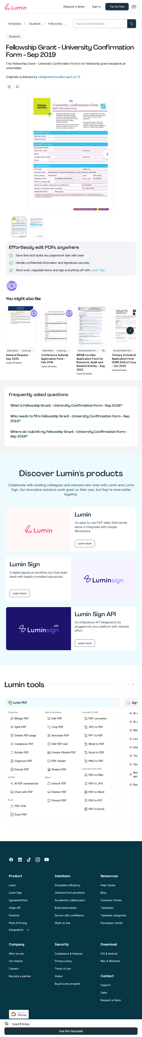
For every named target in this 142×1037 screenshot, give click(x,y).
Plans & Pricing (18, 922)
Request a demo (73, 6)
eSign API (15, 907)
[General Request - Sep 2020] (20, 326)
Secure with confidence (69, 915)
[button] (19, 227)
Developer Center (112, 922)
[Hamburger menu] (134, 6)
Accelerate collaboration (70, 900)
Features (14, 915)
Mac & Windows (110, 961)
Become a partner (20, 976)
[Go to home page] (15, 7)
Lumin (12, 885)
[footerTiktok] (29, 859)
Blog (103, 892)
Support (106, 985)
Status (58, 976)
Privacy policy (63, 961)
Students (35, 23)
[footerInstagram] (38, 859)
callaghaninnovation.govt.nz (57, 77)
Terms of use (63, 968)
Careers (14, 968)
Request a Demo (111, 1000)
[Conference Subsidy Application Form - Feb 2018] (56, 326)
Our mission (16, 961)
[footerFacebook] (11, 859)
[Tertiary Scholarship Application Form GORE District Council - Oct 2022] (126, 326)
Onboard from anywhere (70, 892)
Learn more (85, 543)
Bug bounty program (67, 983)
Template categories (113, 915)
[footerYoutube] (46, 859)
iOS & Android (109, 953)
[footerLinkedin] (20, 859)
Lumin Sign (98, 270)
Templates (14, 23)
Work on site (62, 922)
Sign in (96, 6)
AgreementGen (18, 900)
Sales (104, 992)
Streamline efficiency (67, 885)
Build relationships (66, 907)
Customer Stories (111, 900)
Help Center (108, 885)
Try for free (117, 6)
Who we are (16, 953)
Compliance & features (69, 953)
